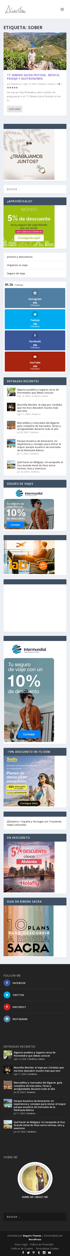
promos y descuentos (19, 256)
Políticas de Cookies (22, 1248)
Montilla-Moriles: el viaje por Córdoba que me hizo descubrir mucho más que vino (39, 407)
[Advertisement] (35, 608)
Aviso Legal (21, 1244)
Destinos (42, 84)
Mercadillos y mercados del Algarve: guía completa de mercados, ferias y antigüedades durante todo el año (39, 426)
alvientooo (16, 84)
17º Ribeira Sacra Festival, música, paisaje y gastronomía (33, 76)
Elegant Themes (32, 1235)
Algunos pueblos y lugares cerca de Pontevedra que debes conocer (38, 391)
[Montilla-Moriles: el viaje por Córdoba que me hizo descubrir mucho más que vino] (11, 407)
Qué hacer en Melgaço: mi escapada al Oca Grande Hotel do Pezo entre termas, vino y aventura (40, 465)
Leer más (14, 109)
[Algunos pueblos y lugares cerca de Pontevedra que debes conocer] (11, 392)
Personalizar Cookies (47, 1248)
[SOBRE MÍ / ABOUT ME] (35, 1178)
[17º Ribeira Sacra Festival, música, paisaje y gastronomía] (35, 51)
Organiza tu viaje (17, 265)
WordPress (35, 1239)
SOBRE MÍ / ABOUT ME (35, 1197)
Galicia (51, 84)
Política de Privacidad (41, 1244)
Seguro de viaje (16, 273)
